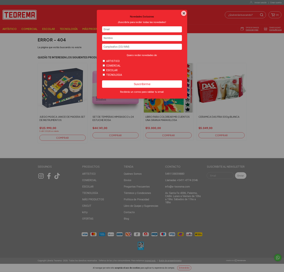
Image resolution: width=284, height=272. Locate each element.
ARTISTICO (113, 61)
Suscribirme (142, 84)
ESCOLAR (112, 70)
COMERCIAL (113, 65)
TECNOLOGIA (114, 74)
